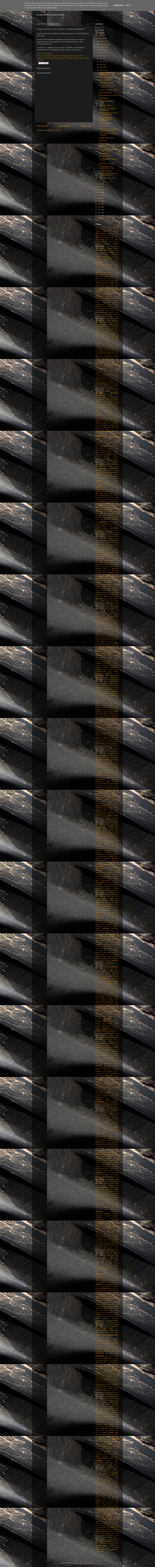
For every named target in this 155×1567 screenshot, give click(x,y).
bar (117, 292)
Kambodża (97, 614)
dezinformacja (103, 403)
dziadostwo (111, 442)
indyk (104, 578)
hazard (110, 548)
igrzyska (104, 570)
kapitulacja (98, 621)
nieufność (115, 878)
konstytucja (98, 681)
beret (113, 296)
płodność (97, 994)
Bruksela (97, 332)
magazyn (116, 753)
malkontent (98, 757)
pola (105, 1014)
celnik (112, 341)
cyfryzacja (97, 367)
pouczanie (104, 1041)
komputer (97, 667)
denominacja (109, 395)
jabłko (101, 598)
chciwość (111, 347)
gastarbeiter (109, 507)
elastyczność (98, 464)
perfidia (111, 971)
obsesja (109, 904)
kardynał (116, 623)
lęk (114, 732)
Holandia (102, 558)
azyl (96, 287)
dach (108, 379)
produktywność (114, 1067)
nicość (108, 848)
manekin (116, 761)
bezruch (104, 306)
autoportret (106, 280)
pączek (116, 969)
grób (101, 538)
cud (96, 365)
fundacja (116, 503)
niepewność (98, 864)
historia (102, 556)
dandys (96, 381)
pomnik (97, 1023)
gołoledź (97, 526)
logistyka (110, 739)
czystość (116, 377)
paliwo (97, 952)
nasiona (116, 838)
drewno (109, 425)
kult (112, 715)
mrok (105, 820)
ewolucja (103, 483)
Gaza (108, 509)
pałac (105, 952)
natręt (96, 842)
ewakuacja (115, 481)
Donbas (109, 417)
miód (106, 801)
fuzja (113, 505)
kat (117, 627)
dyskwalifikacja (98, 440)
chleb (109, 349)
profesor (116, 1069)
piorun (105, 984)
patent (116, 965)
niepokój (116, 864)
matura (97, 775)
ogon (113, 920)
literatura (97, 737)
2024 (99, 33)
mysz (96, 824)
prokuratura (114, 1073)
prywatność (107, 1088)
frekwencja (112, 501)
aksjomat (116, 235)
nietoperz (97, 878)
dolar (107, 415)
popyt (111, 1029)
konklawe (107, 675)
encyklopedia (98, 472)
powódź (112, 1043)
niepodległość (108, 864)
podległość (108, 1002)
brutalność (102, 332)
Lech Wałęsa (108, 725)
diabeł (116, 403)
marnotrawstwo (109, 765)
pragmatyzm (115, 1051)
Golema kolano (103, 153)
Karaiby (109, 623)
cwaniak (110, 365)
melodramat (98, 783)
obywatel (108, 906)
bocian (116, 322)
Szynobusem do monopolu (107, 163)
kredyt (97, 701)
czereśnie (116, 373)
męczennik (98, 787)
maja (101, 58)
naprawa (100, 836)
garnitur (104, 507)
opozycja (112, 934)
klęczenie (97, 643)
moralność (98, 816)
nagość (110, 830)
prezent (116, 1063)
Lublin (106, 743)
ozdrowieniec (98, 948)
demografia (99, 393)
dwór (117, 429)
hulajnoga (115, 562)
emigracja (98, 470)
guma (104, 542)
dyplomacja (100, 435)
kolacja (103, 651)
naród (116, 836)
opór (117, 934)
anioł (117, 252)
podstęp (111, 1006)
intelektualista (105, 588)
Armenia (102, 268)
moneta (116, 811)
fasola (116, 487)
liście (117, 735)
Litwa (109, 737)
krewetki (116, 701)
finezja (110, 493)
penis (107, 971)
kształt (101, 713)
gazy (96, 511)
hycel (103, 566)
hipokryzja (53, 56)
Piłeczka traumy (103, 98)
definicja (111, 385)
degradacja (97, 387)
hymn (111, 566)
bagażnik (108, 286)
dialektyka (97, 405)
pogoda (104, 1010)
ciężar (116, 359)
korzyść (97, 693)
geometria (106, 513)
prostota (116, 1077)
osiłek (112, 940)
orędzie (97, 938)
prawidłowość (103, 1057)
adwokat (116, 231)
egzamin (97, 454)
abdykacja (97, 227)
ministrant (97, 801)
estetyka (115, 476)
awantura (97, 284)
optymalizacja (103, 936)
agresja (97, 235)
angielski (107, 252)
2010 (99, 218)
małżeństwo (107, 759)
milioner (103, 797)
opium (110, 932)
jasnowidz (97, 602)
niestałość (116, 872)
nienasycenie (106, 858)
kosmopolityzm (104, 693)
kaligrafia (110, 612)
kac (117, 608)
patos (102, 967)
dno (113, 407)
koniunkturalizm (99, 675)
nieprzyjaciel (115, 868)
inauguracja (101, 576)
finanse (106, 493)
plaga (106, 988)
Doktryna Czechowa (105, 156)
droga (113, 425)
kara (117, 621)
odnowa (116, 912)
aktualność (102, 237)
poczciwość (98, 1000)
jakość (111, 598)
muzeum (110, 822)
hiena (96, 552)
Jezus (111, 607)
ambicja (115, 244)
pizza (96, 988)
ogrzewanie (110, 922)
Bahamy (116, 286)
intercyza (103, 590)
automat (97, 280)
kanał (106, 617)
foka (107, 497)
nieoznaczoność (98, 862)
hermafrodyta (108, 550)
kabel (107, 608)
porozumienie (111, 1031)
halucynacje (98, 546)
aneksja (102, 252)
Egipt (97, 452)
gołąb (117, 524)
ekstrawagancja (106, 462)
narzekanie (106, 838)
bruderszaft (107, 330)
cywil (96, 369)
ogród (104, 922)
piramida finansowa (99, 986)
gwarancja (115, 542)
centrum (103, 343)
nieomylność (115, 860)
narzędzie (111, 838)
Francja (102, 501)
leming (116, 730)
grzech (109, 540)
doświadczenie (114, 421)
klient (105, 643)
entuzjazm (115, 472)
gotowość (112, 530)
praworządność (102, 1059)
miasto (101, 789)
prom (96, 1075)
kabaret (103, 608)
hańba (112, 546)
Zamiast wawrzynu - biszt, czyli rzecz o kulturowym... (108, 174)
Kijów (104, 637)
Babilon (104, 286)
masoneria (101, 771)
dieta (110, 405)
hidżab (116, 550)
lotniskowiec (98, 743)
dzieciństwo (115, 444)
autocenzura (103, 278)
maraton (105, 763)
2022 (99, 184)
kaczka (97, 610)
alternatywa (111, 241)
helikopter (97, 550)
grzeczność (115, 540)
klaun (117, 639)
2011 (99, 215)
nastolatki (97, 840)
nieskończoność (99, 872)
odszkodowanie (114, 916)
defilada (106, 385)
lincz (99, 735)
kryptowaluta (107, 707)
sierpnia (101, 50)
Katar (58, 56)
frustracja (98, 503)
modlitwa (115, 809)
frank (107, 501)
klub (117, 645)
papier (109, 956)
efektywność (109, 450)
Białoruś (101, 310)
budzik (108, 335)
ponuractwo (115, 1025)
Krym (116, 705)
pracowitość (106, 1051)
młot (108, 806)
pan (113, 952)
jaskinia (116, 600)
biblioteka (112, 310)
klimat (116, 643)
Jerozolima (97, 606)
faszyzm (98, 489)
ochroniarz (98, 910)
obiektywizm (98, 900)
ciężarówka (98, 361)
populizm (105, 1029)
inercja (116, 578)
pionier (101, 984)
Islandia (111, 596)
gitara (108, 517)
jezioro (107, 606)
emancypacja (102, 468)
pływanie (105, 994)
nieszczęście (98, 876)
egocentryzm (103, 452)
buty (108, 339)
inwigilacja (98, 594)
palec (110, 950)
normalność (98, 894)
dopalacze (97, 419)
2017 (99, 198)
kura (113, 717)
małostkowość (114, 757)
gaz (105, 509)
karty (108, 625)
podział (97, 1008)
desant (96, 399)
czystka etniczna (108, 377)
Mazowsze (102, 775)
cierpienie (97, 359)
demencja (108, 391)
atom (116, 274)
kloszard (113, 645)
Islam (106, 596)
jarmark (107, 600)
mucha (111, 820)
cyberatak (116, 365)
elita (110, 466)
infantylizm (98, 580)
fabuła (114, 483)
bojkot (108, 324)
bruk (112, 330)
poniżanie (110, 1025)
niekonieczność (105, 856)
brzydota (98, 335)
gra (114, 532)
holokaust (115, 558)
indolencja (99, 578)
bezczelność (108, 298)
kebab (106, 633)
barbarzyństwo (99, 294)
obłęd (116, 900)
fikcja (116, 491)
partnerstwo (103, 963)
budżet (113, 334)
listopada (102, 41)
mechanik (97, 777)
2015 (99, 204)
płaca (111, 992)
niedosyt (105, 854)
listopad (112, 736)
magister (101, 755)
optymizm (111, 936)
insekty (116, 584)
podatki (111, 1000)
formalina (97, 499)
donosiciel (115, 417)
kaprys (103, 621)
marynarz (103, 769)
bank (100, 292)
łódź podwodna (107, 751)
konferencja (98, 671)
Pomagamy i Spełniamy (106, 105)
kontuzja (110, 685)
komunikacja (105, 667)
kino (114, 637)
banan (112, 290)
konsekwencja (114, 677)
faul (109, 489)
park (105, 960)
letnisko (105, 732)
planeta (116, 988)
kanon (96, 619)
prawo (113, 1057)
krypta (101, 707)
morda (104, 816)
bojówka (113, 324)
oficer (112, 918)
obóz (109, 902)
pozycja (112, 1047)
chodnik (116, 349)
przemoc (75, 58)
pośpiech (110, 1037)
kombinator (103, 657)
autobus (97, 278)
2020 (99, 190)
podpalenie (111, 1004)
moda (76, 56)
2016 (99, 201)
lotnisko (115, 742)
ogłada (103, 920)
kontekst (102, 683)
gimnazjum (98, 517)
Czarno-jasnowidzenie (105, 93)
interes (109, 590)
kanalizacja (102, 617)
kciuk (103, 633)
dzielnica (97, 446)
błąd (100, 322)
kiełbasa (110, 635)
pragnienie (97, 1053)
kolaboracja (98, 651)
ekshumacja (107, 458)
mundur (97, 822)
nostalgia (111, 894)
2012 (99, 213)
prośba (106, 1079)
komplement (115, 663)
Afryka (112, 233)
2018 (99, 195)
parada (105, 958)
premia (108, 1061)
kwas (106, 721)
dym (117, 431)
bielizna (116, 312)
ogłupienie (108, 920)
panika (116, 954)
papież (97, 958)
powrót (116, 1043)
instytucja (110, 586)
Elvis (96, 468)
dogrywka (116, 413)
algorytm (98, 242)
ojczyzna (97, 924)
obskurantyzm (115, 904)
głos (102, 519)
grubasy (105, 538)
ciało (96, 355)
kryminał (97, 707)
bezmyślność (106, 302)
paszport (110, 965)
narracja (97, 838)
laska (108, 723)
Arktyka (97, 268)
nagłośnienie (98, 830)
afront (108, 233)
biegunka (110, 312)
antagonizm (114, 254)
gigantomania (110, 515)
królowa (97, 705)
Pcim (96, 971)
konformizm (99, 673)
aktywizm (107, 237)
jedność (97, 604)
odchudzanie (104, 912)
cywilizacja (46, 56)
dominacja (97, 417)
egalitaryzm (115, 450)
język (116, 606)
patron (96, 969)
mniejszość (98, 808)
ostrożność (106, 942)
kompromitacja (113, 665)
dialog (102, 405)
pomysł (116, 1023)
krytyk (112, 707)
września (102, 47)
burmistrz (97, 339)
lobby (116, 737)
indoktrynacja (115, 576)
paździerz (112, 969)
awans (116, 282)
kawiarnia (110, 631)
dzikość (100, 448)
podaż (116, 1000)
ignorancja (115, 568)
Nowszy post (42, 125)
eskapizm (110, 476)
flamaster (111, 495)
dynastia (105, 433)
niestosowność (98, 874)
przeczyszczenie (99, 1093)
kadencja (103, 611)
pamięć (109, 952)
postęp (60, 58)
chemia (116, 346)
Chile (96, 349)
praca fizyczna (114, 1049)
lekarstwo (103, 728)
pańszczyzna (104, 956)
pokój (97, 1014)
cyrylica (116, 367)
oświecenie (49, 58)
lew (108, 732)
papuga (101, 958)
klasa (96, 639)
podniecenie (105, 1004)
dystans (111, 440)
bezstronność (115, 306)
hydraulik (107, 566)
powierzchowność (99, 1043)
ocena (111, 908)
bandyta (116, 290)
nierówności (99, 870)
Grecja (97, 536)
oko (103, 924)
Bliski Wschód (114, 318)
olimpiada (105, 928)
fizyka (102, 495)
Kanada (97, 617)
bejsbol (106, 296)
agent (116, 233)
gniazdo (112, 522)
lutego (101, 67)
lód (103, 743)
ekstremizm (115, 462)
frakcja (97, 501)
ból (110, 326)
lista (108, 735)
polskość (111, 1021)
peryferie (108, 973)
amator (116, 241)
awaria (102, 284)
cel (104, 341)
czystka (101, 377)
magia (96, 755)
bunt (112, 337)
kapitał (112, 619)
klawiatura (97, 641)
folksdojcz (111, 497)
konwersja (111, 687)
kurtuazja (109, 719)
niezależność (108, 886)
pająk (101, 950)
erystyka (101, 476)
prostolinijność (109, 1077)
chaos (116, 345)
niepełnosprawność (113, 862)
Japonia (102, 601)
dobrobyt (98, 411)
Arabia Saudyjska (100, 264)
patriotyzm (114, 967)
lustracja (112, 745)
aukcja (101, 276)
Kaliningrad (115, 612)
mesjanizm (115, 783)
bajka (96, 288)
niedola (116, 852)
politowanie (98, 1019)
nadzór (116, 828)
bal (104, 288)
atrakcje (97, 276)
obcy (117, 898)
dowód (105, 423)
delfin (102, 389)
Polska (105, 1021)
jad (106, 598)
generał (111, 511)
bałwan (105, 290)
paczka (97, 950)
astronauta (103, 272)
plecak (96, 992)
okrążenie (115, 924)
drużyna (97, 427)
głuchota (97, 522)
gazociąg (116, 509)
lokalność (97, 741)
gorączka (116, 526)
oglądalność (98, 920)
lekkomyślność (106, 730)
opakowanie (107, 930)
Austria (112, 276)
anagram (116, 248)
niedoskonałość (99, 854)
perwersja (102, 973)
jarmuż (111, 600)
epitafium (105, 474)
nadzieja (111, 828)
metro (110, 785)
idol (109, 568)
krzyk (106, 709)
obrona (97, 904)
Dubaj (113, 427)
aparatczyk (97, 260)
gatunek (102, 509)
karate (112, 623)
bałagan (97, 290)
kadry (108, 610)
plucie (104, 992)
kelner (110, 633)
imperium (111, 572)
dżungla (97, 450)
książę (110, 711)
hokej (96, 558)
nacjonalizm (99, 826)
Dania (111, 381)
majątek (108, 755)
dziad (101, 442)
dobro (116, 409)
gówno (110, 532)
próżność (102, 1086)
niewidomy (108, 882)
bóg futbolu (106, 326)
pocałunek (102, 996)
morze (116, 815)
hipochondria (98, 554)
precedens (116, 1059)
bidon (117, 310)
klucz (96, 647)
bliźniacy (98, 320)
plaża (112, 990)
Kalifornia (104, 612)
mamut (106, 761)
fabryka (111, 483)
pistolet (113, 986)
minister (107, 799)
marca (101, 64)
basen (113, 294)
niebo (112, 848)
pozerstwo (98, 1047)
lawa (117, 723)
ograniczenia (98, 922)
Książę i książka (103, 143)
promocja (101, 1075)
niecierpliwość (107, 850)
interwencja (105, 592)
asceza (103, 270)
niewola (106, 884)
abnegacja (103, 227)
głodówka (97, 519)
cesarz (103, 344)
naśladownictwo (108, 840)
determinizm (105, 401)
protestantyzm (115, 1082)
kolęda (116, 653)
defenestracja (115, 383)
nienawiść (114, 858)
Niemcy (111, 856)
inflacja (104, 580)
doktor (103, 415)
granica (104, 534)
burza (101, 339)
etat (100, 478)
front (117, 501)
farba (109, 487)
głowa (113, 519)
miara (96, 789)
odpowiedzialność (107, 914)
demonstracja (99, 395)
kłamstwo (101, 647)
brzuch (116, 332)
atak (96, 274)
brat (117, 327)
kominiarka (109, 659)
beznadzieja (115, 302)
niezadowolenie (98, 886)
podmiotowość (98, 1004)
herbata (102, 550)
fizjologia (97, 495)
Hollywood (108, 558)
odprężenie (97, 916)
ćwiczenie (103, 379)
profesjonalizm (107, 1069)
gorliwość (97, 528)
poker (102, 1012)
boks (116, 325)
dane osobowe (105, 381)
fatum (103, 489)
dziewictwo (115, 446)
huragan (116, 564)
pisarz (109, 986)
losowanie (106, 741)
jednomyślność (109, 602)
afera (97, 233)
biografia (97, 316)
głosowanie (107, 519)
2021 (99, 187)
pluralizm (108, 992)
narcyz (105, 836)
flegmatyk (116, 495)
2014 (99, 207)
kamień (103, 614)
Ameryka (99, 246)
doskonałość (99, 421)
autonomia (101, 280)
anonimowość (98, 254)
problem (115, 1066)
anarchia (110, 250)
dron (116, 425)
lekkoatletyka (98, 730)
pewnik (97, 975)
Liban (116, 732)
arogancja (107, 268)
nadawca (105, 826)
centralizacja (98, 343)
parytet (113, 963)
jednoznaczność (104, 604)
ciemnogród (103, 357)
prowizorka (104, 1084)
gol (112, 524)
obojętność (98, 902)
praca (107, 1049)
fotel (109, 499)
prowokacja (111, 1084)
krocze (102, 703)
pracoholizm (98, 1051)
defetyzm (97, 385)
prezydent (98, 1065)
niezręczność (108, 888)
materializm (106, 773)
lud (109, 744)
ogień (116, 918)
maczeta (104, 753)
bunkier (108, 337)
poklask (106, 1012)
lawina (96, 725)
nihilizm (115, 888)
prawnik (108, 1057)
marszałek (106, 767)
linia (102, 735)
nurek (107, 898)
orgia (108, 938)
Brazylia (109, 328)
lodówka (102, 739)
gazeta (112, 509)
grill (108, 536)
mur (101, 822)
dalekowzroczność (114, 379)
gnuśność (97, 524)
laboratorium (98, 723)
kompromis (105, 665)
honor (101, 562)
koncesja (116, 669)
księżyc (97, 713)
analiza (105, 250)
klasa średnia (101, 639)
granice (110, 534)
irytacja (101, 596)
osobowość (98, 942)
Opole (113, 932)
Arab (117, 262)
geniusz (116, 511)
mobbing (104, 807)
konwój (116, 687)
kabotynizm (112, 608)
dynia (110, 433)
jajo (109, 598)
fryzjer (107, 503)
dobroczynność (107, 411)
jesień (103, 607)
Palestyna (115, 950)
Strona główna (64, 125)
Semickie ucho (103, 126)
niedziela (110, 854)
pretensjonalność (108, 1063)
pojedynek (97, 1012)
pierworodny (112, 979)
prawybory (110, 1059)
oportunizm (98, 934)
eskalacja (106, 476)
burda (116, 337)
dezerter (97, 403)
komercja (116, 657)
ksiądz (105, 712)
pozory (108, 1047)
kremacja (103, 701)
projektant (102, 1073)
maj (104, 755)
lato (114, 724)
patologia (97, 967)
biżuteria (106, 318)
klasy (106, 639)
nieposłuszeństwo (114, 866)
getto (96, 515)
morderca (109, 815)
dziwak (108, 448)
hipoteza (112, 554)
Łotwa (99, 751)
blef (109, 318)
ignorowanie (98, 570)
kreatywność (115, 699)
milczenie (97, 797)
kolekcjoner (110, 653)
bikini (103, 314)
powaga (110, 1041)
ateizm (106, 274)
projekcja (116, 1071)
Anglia (112, 252)
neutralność (103, 848)
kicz (102, 635)
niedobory (115, 850)
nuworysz (112, 898)
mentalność (110, 783)
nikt (107, 890)
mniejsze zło (115, 806)
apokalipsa (99, 262)
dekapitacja (111, 387)
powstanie (98, 1045)
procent (109, 1067)
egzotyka (103, 454)
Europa (98, 480)
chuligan (109, 353)
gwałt (110, 542)
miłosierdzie (115, 797)
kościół (112, 695)
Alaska (97, 239)
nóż (99, 898)
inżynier (105, 594)
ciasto (101, 355)
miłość (97, 800)
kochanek (110, 649)
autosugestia (105, 282)
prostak (102, 1078)
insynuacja (115, 586)
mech (117, 775)
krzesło (102, 709)
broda (96, 330)
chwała (113, 353)
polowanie (98, 1021)
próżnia (97, 1086)
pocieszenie (109, 998)
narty (101, 838)
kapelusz (101, 619)
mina (102, 799)
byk (110, 339)
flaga (106, 495)
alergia (112, 239)
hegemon (116, 548)
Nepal (107, 846)
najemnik (108, 832)
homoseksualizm (109, 560)
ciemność (109, 357)
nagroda (97, 832)
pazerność (101, 969)
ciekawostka (115, 355)
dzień (110, 446)
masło (96, 771)
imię (116, 570)
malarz (116, 755)
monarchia (111, 811)
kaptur (106, 621)
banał (109, 290)
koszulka (101, 695)
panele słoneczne (109, 954)
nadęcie (116, 826)
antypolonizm (115, 256)
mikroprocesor (115, 795)
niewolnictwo (41, 58)
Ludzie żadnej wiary (105, 80)
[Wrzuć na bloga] (41, 63)
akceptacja (106, 235)
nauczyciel (106, 842)
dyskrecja (104, 438)
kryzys (97, 709)
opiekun (107, 932)
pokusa (101, 1014)
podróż (97, 1006)
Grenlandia (103, 536)
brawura (103, 329)
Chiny (100, 348)
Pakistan (106, 950)
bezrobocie (98, 306)
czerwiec (102, 375)
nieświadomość (114, 876)
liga (96, 735)
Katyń (116, 629)
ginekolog (104, 517)
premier (112, 1061)
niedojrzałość (108, 852)
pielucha (116, 977)
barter (110, 294)
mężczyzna (112, 787)
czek (102, 373)
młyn (111, 806)
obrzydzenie (103, 904)
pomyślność (98, 1025)
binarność (115, 314)
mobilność (116, 807)
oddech (112, 912)
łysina (116, 751)
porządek (112, 1033)
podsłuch (106, 1006)
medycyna (115, 779)
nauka (112, 842)
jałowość (116, 598)
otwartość (105, 946)
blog (103, 320)
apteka (112, 262)
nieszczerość (115, 874)
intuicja (109, 592)
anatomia (116, 250)
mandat (111, 761)
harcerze (97, 548)
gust (107, 542)
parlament (114, 960)
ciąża (110, 355)
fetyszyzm (112, 491)
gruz (117, 538)
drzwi (109, 427)
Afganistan (103, 233)
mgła (117, 787)
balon (116, 288)
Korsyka (109, 691)
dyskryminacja (113, 438)
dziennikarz (104, 446)
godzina (109, 524)
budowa (103, 335)
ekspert (103, 460)
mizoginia (115, 803)
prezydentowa (107, 1065)
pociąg (102, 998)
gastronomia (115, 507)
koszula (97, 695)
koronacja (116, 689)
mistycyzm (115, 801)
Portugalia (100, 1033)
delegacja (97, 389)
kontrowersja (98, 685)
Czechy (116, 371)
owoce (116, 946)
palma (101, 952)
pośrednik (115, 1037)
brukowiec (115, 330)
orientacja (113, 938)
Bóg (101, 326)
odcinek (108, 912)
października (103, 44)
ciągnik (105, 355)
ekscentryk (107, 456)
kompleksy (108, 663)
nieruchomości (113, 870)
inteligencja (114, 588)
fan (117, 485)
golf (114, 524)
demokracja (114, 393)
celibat (108, 341)
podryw (101, 1006)
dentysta (116, 395)
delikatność (108, 389)
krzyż (116, 709)
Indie (110, 576)
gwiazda (97, 544)
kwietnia (102, 61)
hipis (117, 552)
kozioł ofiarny (107, 697)
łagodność (104, 747)
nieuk (96, 880)
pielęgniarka (103, 977)
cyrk (112, 367)
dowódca (110, 423)
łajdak (110, 747)
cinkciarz (104, 361)
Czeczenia (97, 373)
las (105, 724)
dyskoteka (97, 438)
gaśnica (97, 509)
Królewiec (115, 703)
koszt (117, 693)
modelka (110, 809)
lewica (111, 732)
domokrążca (104, 417)
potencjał (116, 1039)
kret (107, 701)
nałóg (97, 834)
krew (68, 56)
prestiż (96, 1063)
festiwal (108, 491)
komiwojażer (98, 661)
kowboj (97, 697)
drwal (101, 427)
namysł (105, 834)
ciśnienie (113, 361)
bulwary (97, 337)
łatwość (110, 749)
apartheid (111, 260)
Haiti (110, 544)
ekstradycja (98, 462)
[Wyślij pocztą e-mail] (39, 63)
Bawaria (102, 296)
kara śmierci (98, 623)
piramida (116, 984)
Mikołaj (103, 795)
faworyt (116, 489)
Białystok (107, 310)
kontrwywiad (105, 685)
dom (111, 415)
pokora (116, 1012)
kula (110, 715)
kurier (100, 719)
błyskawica (111, 322)
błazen (96, 322)
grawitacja (115, 534)
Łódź (102, 751)
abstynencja (104, 229)
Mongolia (97, 813)
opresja (97, 936)
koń (96, 689)
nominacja (97, 892)
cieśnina (112, 359)
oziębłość (105, 948)
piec (117, 975)
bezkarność (97, 302)
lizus (113, 738)
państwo (97, 956)
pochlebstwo (109, 996)
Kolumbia (109, 655)
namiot (101, 834)
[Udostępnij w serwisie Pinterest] (47, 63)
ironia (96, 596)
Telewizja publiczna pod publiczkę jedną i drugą (106, 167)
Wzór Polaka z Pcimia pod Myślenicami (107, 73)
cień (114, 357)
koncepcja (105, 669)
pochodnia (115, 996)
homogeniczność (99, 560)
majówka (112, 755)
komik (101, 659)
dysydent (97, 442)
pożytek (103, 1049)
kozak (101, 697)
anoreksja (106, 254)
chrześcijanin (102, 353)
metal (96, 785)
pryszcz (116, 1086)
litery (102, 737)
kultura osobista (99, 717)
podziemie (105, 1008)
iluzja (113, 570)
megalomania (99, 781)
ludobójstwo (114, 744)
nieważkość (115, 880)
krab (112, 697)
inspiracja (97, 586)
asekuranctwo (109, 270)
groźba (97, 538)
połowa (116, 1021)
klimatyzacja (98, 645)
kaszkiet (109, 627)
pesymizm (115, 973)
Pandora (102, 954)
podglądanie (98, 1002)
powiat (116, 1041)
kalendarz (98, 613)
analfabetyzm (99, 250)
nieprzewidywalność (100, 868)
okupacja (115, 926)
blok (106, 320)
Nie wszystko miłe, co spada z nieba (107, 179)
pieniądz (55, 58)
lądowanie (102, 725)
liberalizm (97, 734)
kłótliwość (111, 647)
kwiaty (110, 721)
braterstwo (97, 328)
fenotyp (103, 491)
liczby (114, 734)
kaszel (105, 627)
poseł (96, 1035)
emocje (110, 470)
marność (102, 765)
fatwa (106, 489)
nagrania (116, 830)
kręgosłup (97, 703)
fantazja (104, 487)
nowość (113, 896)
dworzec (112, 429)
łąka (117, 749)
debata (97, 383)
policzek (104, 1016)
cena (116, 341)
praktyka (111, 1053)
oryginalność (103, 940)
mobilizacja (110, 807)
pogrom (110, 1010)
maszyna (112, 771)
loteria (111, 741)
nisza (110, 890)
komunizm (114, 667)
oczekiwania (115, 910)
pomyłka (109, 1023)
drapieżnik (104, 425)
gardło (100, 507)
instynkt (104, 586)
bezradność (115, 304)
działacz (116, 442)
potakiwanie (110, 1039)
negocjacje (98, 846)
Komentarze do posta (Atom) (52, 130)
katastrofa (107, 629)
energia (104, 472)
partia (97, 962)
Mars (96, 767)
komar (116, 655)
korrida (104, 691)
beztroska (97, 308)
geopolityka (112, 513)
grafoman (97, 534)
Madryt (108, 753)
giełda (100, 515)
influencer (109, 580)
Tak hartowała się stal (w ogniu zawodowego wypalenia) (108, 129)
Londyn (102, 741)
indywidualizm (110, 578)
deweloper (111, 401)
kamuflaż (116, 614)
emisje (105, 470)
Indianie (106, 576)
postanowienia (99, 1037)
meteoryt (101, 785)
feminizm (98, 491)
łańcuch (103, 749)
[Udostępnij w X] (43, 63)
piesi (117, 979)
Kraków (103, 699)
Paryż (116, 963)
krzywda (111, 709)
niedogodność (98, 852)
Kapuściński (112, 621)
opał (112, 930)
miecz (112, 789)
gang (96, 507)
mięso (112, 793)
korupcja (63, 56)
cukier (106, 365)
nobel (113, 890)
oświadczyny (115, 944)
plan (113, 988)
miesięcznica (106, 791)
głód (116, 519)
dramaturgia (98, 425)
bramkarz (113, 326)
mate (117, 771)
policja (97, 1016)
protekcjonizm (98, 1082)
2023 (99, 36)
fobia (104, 497)
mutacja (105, 822)
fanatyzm (98, 487)
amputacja (103, 248)
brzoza (112, 332)
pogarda (97, 1010)
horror (106, 562)
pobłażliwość (111, 994)
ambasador (106, 243)
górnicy (101, 532)
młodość (98, 805)
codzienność (107, 363)
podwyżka (115, 1006)
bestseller (97, 298)
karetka (97, 625)
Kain (113, 610)
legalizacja (115, 725)
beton (102, 298)
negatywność (115, 844)
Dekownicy (102, 146)
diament (106, 405)
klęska (102, 643)
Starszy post (86, 125)
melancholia (115, 781)
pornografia (104, 1031)
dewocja (116, 401)
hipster (116, 554)
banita (96, 292)
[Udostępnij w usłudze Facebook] (45, 63)
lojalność (116, 739)
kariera (101, 625)
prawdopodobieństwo (113, 1055)
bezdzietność (105, 300)
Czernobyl (97, 375)
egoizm (110, 452)
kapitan (116, 619)
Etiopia (103, 478)
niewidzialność (114, 882)
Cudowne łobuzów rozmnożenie (108, 95)
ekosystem (115, 454)
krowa (106, 703)
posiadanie (104, 1035)
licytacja (110, 734)
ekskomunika (115, 458)
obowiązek (105, 902)
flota (101, 497)
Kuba (105, 713)
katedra (113, 629)
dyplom (116, 433)
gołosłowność (104, 526)
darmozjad (115, 381)
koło (113, 655)
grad (117, 532)
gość (103, 530)
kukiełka (101, 715)
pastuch (105, 965)
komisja (115, 659)
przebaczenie (98, 1089)
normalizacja (115, 892)
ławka (114, 749)
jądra (104, 602)
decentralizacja (103, 383)
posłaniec (111, 1035)
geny (96, 513)
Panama (116, 952)
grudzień (110, 538)
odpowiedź (115, 914)
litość (105, 738)
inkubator (116, 582)
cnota (102, 363)
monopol (103, 813)
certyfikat (97, 344)
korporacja (98, 691)
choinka (97, 351)
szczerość (86, 58)
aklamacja (111, 235)
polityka (107, 1018)
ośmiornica (107, 944)
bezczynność (115, 298)
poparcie (97, 1027)
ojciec (116, 922)
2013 (99, 210)
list (105, 735)
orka (117, 938)
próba (117, 1084)
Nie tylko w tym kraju (105, 171)
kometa (97, 659)
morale (116, 813)
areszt (103, 266)
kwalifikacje (115, 719)
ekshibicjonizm (98, 458)
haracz (116, 546)
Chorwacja (112, 351)
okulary (105, 926)
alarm (116, 237)
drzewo (106, 427)
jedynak (112, 604)
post (117, 1035)
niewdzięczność (100, 882)
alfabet (116, 239)
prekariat (97, 1061)
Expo (108, 483)
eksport (116, 460)
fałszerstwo (113, 485)
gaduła (116, 505)
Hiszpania (109, 556)
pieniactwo (97, 979)
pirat (106, 986)
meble (114, 775)
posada (116, 1033)
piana (110, 975)
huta (101, 566)
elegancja (104, 464)
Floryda (97, 497)
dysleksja (106, 440)
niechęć (116, 848)
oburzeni (103, 906)
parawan (101, 960)
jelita (117, 604)
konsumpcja (114, 681)
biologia (104, 316)
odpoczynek (98, 914)
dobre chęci (110, 409)
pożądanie (97, 1049)
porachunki (115, 1029)
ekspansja (97, 460)
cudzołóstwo (101, 365)
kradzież (116, 697)
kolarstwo (112, 651)
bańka (114, 292)
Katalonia (97, 629)
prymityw (107, 1086)
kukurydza (106, 715)
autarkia (116, 276)
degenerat (115, 385)
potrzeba (97, 1041)
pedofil (103, 971)
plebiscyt (116, 990)
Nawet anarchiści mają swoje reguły (107, 150)
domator (116, 415)
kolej (96, 653)
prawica (97, 1057)
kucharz (116, 713)
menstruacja (104, 783)
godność (105, 524)
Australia (106, 276)
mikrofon (108, 795)
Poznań (103, 1047)
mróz (108, 820)
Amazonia (97, 243)
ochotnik (116, 908)
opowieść (104, 934)
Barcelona (105, 294)
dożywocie (115, 423)
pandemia (97, 954)
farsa (113, 487)
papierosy (115, 956)
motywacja (115, 818)
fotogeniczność (114, 499)
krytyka (116, 707)
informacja (115, 580)
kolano (107, 651)
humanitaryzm (98, 564)
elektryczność (99, 466)
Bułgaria (103, 337)
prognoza (105, 1071)
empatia (116, 470)
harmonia (104, 548)
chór (117, 351)
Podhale (103, 1002)
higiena (106, 552)
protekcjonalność (114, 1079)
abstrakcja (97, 229)
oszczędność (114, 942)
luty (96, 747)
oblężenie (111, 900)
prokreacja (107, 1073)
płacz (114, 992)
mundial (81, 56)
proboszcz (97, 1067)
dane (100, 381)
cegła (100, 341)
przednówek (98, 1095)
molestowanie (98, 811)
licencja (106, 734)
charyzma (105, 347)
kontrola (116, 683)
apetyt (116, 260)
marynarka (97, 769)
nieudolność (109, 878)
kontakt (97, 683)
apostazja (106, 262)
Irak (109, 594)
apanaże (116, 258)
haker (114, 544)
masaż (112, 769)
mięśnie (116, 793)
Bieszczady (98, 314)
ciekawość (98, 357)
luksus (108, 745)
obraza (116, 902)
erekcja (110, 474)
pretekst (101, 1063)
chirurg (105, 349)
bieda (97, 312)
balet (113, 288)
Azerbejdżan (111, 284)
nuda (103, 898)
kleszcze (116, 641)
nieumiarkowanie (105, 880)
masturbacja (107, 771)
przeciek (116, 1089)
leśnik (101, 732)
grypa (105, 540)
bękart (96, 310)
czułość (97, 377)
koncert (111, 669)
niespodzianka (108, 872)
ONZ (102, 930)
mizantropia (109, 804)
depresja (115, 397)
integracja (97, 588)
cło (117, 361)
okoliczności (108, 924)
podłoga (112, 1002)
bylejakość (115, 339)
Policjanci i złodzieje (105, 123)
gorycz (105, 528)
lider (117, 734)
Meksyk (108, 781)
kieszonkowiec (98, 637)
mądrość (107, 775)
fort (101, 499)
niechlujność (98, 850)
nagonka (105, 830)
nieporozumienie (99, 866)
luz (99, 747)
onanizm (97, 930)
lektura (112, 730)
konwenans (115, 685)
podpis (116, 1004)
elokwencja (115, 466)
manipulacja (99, 763)
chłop (112, 349)
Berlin (116, 296)
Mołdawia (105, 811)
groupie (116, 536)
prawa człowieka (68, 58)
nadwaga (105, 828)
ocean (107, 908)
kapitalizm (107, 619)
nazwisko (106, 844)
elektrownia (115, 464)
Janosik (97, 600)
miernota (116, 789)
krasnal (109, 699)
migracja (97, 795)
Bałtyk (101, 290)
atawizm (101, 274)
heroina (113, 550)
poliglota (116, 1016)
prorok (97, 1077)
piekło (97, 977)
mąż (111, 775)
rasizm (81, 58)
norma (109, 892)
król (111, 703)
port (96, 1033)
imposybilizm (98, 574)
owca (111, 946)
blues (109, 320)
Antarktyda (98, 256)
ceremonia (115, 343)
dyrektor (110, 436)
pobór (117, 994)
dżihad (116, 448)
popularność (98, 1029)
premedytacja (103, 1061)
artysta (116, 268)
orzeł (108, 940)
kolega (116, 651)
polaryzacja (115, 1014)
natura (100, 842)
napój (96, 836)
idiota (104, 568)
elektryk (106, 466)
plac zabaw (101, 988)
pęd (107, 975)
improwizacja (112, 574)
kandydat (111, 616)
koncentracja (98, 669)
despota (106, 399)
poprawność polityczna (110, 1027)
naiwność (103, 832)
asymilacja (115, 272)
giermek (104, 515)
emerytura (114, 468)
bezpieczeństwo (100, 304)
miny (102, 801)
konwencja (98, 687)
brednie (116, 328)
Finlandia (115, 493)
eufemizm (107, 478)
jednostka (116, 602)
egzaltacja (115, 452)
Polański (109, 1014)
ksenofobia (98, 712)
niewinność (98, 884)
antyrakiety (97, 258)
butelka (105, 339)
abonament (109, 227)
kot (117, 695)
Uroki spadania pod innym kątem (107, 102)
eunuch (116, 478)
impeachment (105, 572)
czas (111, 371)
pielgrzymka (110, 977)
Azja (116, 285)
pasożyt (101, 965)
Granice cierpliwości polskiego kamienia (108, 134)
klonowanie (108, 645)
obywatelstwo (115, 906)
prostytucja (98, 1080)
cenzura (108, 343)
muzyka (115, 822)
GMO (108, 522)
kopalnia (100, 689)
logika (106, 739)
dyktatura (98, 431)
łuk (114, 751)
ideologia (98, 568)
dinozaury (115, 405)
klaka (116, 637)
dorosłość (115, 419)
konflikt (115, 671)
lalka (103, 723)
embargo (108, 468)
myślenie (101, 824)
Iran (112, 594)
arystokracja (98, 270)
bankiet (103, 292)
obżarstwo (97, 908)
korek (111, 689)
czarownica (106, 371)
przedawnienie (114, 1093)
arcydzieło (97, 266)
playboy (108, 990)
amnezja (97, 248)
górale (96, 532)
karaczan (104, 623)
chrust (96, 353)
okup (110, 926)
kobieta (103, 649)
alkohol (104, 241)
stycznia (101, 70)
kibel (117, 633)
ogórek (116, 920)
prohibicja (110, 1071)
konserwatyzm (114, 679)
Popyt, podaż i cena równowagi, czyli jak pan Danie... (108, 113)
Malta (108, 757)
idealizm (116, 566)
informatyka (98, 582)
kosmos (111, 693)
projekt (97, 1073)
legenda (97, 728)
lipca (101, 53)
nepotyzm (112, 846)
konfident (104, 671)
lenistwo (97, 732)
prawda (104, 1055)
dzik (96, 448)
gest (117, 513)
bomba (97, 327)
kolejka (103, 653)
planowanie (98, 990)
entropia (109, 472)
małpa (97, 759)
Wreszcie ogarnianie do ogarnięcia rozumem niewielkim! (106, 118)
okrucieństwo (98, 926)
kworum (116, 721)
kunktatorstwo (107, 717)
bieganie (101, 312)
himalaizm (112, 552)
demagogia (115, 389)
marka (97, 765)
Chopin (101, 351)
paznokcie (107, 969)
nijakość (97, 890)
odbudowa (98, 912)
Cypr (109, 367)
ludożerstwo (103, 745)
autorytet (115, 280)
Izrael (97, 598)
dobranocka (103, 409)
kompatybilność (114, 661)
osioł (117, 940)
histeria (97, 556)
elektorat (109, 464)
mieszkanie (106, 793)
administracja (98, 231)
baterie (116, 294)
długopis (109, 407)
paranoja (115, 958)
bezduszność (98, 300)
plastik (104, 990)
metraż (106, 785)
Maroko (116, 765)
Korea (108, 689)
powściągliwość (106, 1045)
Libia (102, 734)
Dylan (104, 431)
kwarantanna (99, 722)
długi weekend (102, 407)
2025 (99, 30)
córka (117, 363)
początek (116, 998)
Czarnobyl (115, 369)
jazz (101, 602)
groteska (112, 536)
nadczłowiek (111, 826)
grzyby (97, 542)
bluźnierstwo (115, 320)
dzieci (108, 444)
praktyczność (105, 1053)
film (96, 493)
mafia (111, 753)
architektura (110, 264)
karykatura (112, 625)
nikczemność (103, 890)
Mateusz (112, 773)
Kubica (112, 713)
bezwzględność (111, 308)
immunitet (98, 572)
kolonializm (98, 655)
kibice (97, 635)
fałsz (108, 485)
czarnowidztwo (98, 371)
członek (107, 375)
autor (111, 280)
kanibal (116, 617)
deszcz (116, 399)
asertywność (115, 270)
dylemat (108, 431)
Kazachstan (115, 631)
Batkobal (97, 296)
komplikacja (98, 665)
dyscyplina (115, 436)
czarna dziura (110, 369)
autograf (109, 278)
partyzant (108, 963)
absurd (110, 229)
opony (116, 932)
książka (115, 711)
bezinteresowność (113, 300)
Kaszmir (114, 627)
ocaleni (103, 908)
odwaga (97, 918)
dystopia (116, 440)
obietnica (105, 900)
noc (117, 890)
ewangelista (98, 483)
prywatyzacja (115, 1087)
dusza (107, 429)
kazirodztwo (98, 633)
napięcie (110, 834)
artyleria (112, 268)
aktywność (112, 237)
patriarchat (107, 967)
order (116, 936)
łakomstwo (115, 747)
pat (113, 965)
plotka (100, 992)
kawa (96, 631)
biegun (106, 312)
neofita (103, 846)
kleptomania (110, 641)
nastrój (102, 840)
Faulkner (112, 489)
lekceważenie (115, 728)
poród (117, 1031)
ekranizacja (98, 456)
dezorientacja (111, 403)
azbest (106, 284)
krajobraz (97, 699)
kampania (109, 615)
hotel (110, 562)
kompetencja (99, 663)
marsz (100, 767)
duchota (97, 429)
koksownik (115, 649)
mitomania (102, 803)
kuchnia (97, 715)
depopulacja (98, 397)
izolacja (116, 596)
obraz (112, 902)
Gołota (110, 526)
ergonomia (115, 474)
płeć (117, 992)
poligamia (110, 1016)
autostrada (98, 283)
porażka (98, 1031)
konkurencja (114, 675)
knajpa (116, 647)
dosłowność (106, 421)
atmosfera (111, 274)
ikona (109, 570)
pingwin (97, 984)
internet (115, 590)
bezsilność (109, 306)
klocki (103, 645)
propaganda (109, 1075)
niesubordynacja (107, 874)
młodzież (104, 806)
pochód (97, 998)
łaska (106, 749)
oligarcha (97, 928)
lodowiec (97, 739)
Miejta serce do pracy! (105, 77)
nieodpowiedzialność (100, 860)
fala (106, 485)
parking (109, 960)
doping (103, 419)
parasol (97, 960)
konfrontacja (109, 673)
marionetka (115, 763)
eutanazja (107, 481)
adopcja (104, 231)
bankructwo (109, 292)
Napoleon (116, 834)
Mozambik (97, 820)
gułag (101, 542)
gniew (116, 522)
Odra (102, 916)
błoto (107, 322)
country (113, 363)
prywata (102, 1087)
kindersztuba (109, 637)
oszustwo (98, 944)
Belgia (110, 296)
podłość (116, 1002)
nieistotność (98, 856)
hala (117, 544)
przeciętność (99, 1092)
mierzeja (97, 791)
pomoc (103, 1023)
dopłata (107, 419)
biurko (116, 316)
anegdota (97, 252)
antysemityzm (107, 258)
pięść (101, 981)
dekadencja (104, 387)
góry (105, 532)
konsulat (106, 681)
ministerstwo (115, 799)
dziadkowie (105, 442)
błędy (103, 322)
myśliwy (107, 824)
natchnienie (115, 840)
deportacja (104, 397)
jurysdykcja (98, 608)
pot (104, 1039)
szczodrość (40, 60)
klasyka (110, 639)
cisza (108, 361)
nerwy (116, 846)
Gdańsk (101, 511)
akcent (101, 235)
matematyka (99, 773)
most (102, 818)
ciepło (116, 357)
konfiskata (110, 671)
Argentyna (109, 266)
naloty (116, 832)
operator (102, 932)
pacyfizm (116, 948)
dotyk (101, 423)
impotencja (105, 574)
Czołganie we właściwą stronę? (108, 90)
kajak (117, 610)
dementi (116, 391)
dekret (116, 387)
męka (102, 787)
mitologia (97, 803)
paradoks (109, 958)
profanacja (97, 1069)
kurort (104, 719)
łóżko (112, 751)
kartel (104, 625)
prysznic (97, 1087)
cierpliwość (105, 359)
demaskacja (98, 391)
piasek (114, 975)
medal (108, 777)
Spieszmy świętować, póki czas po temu (108, 160)
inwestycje (115, 592)
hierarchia (101, 552)
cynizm (105, 367)
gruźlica (101, 540)
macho (100, 753)
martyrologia (114, 767)
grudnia (101, 38)
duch (117, 427)
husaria (97, 566)
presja (116, 1061)
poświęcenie (99, 1039)
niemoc (116, 856)
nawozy (116, 842)
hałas (103, 546)
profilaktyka (98, 1071)
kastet (116, 625)
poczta (105, 1000)
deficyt (102, 385)
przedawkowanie (107, 1093)
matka (116, 773)
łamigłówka (98, 749)
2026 (99, 27)
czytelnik (97, 379)
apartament (104, 260)
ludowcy (97, 745)
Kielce (105, 635)
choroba (106, 351)
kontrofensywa (109, 683)
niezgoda (116, 886)
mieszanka (115, 791)
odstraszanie (107, 916)
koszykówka (107, 695)
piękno (97, 981)
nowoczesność (107, 896)
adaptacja (116, 229)
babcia (99, 286)
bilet (106, 314)
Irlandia (116, 594)
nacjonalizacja (114, 824)
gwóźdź (102, 544)
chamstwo (110, 345)
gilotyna (116, 515)
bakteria (101, 288)
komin (105, 659)
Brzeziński (108, 332)
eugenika (112, 478)
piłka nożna (112, 981)
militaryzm (108, 797)
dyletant (113, 431)
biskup (110, 316)
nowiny (101, 896)
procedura (104, 1068)
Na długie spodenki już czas (107, 138)
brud (103, 330)
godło (101, 524)
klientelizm (110, 643)
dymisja (97, 433)
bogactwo (98, 325)
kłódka (106, 647)
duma (102, 429)
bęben (116, 308)
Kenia (113, 633)
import (116, 572)
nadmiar (98, 828)
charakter (98, 347)
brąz (113, 328)
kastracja (97, 627)
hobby (116, 556)
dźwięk (112, 448)
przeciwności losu (112, 1091)
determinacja (98, 401)
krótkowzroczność (107, 705)
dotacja (97, 423)
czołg (116, 375)
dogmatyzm (108, 413)
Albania (102, 239)
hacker (106, 544)
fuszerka (106, 505)
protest (106, 1081)
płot (101, 994)
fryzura (111, 503)
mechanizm (103, 777)
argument (115, 266)
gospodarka (114, 528)
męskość (106, 787)
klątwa (102, 641)
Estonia (97, 478)
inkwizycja (97, 584)
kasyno (101, 627)
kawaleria (105, 631)
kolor (104, 655)
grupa (114, 538)
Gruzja (97, 540)
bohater (104, 324)
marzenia (108, 769)
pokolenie (111, 1012)
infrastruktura (107, 582)
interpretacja (98, 592)
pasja (96, 965)
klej (106, 641)
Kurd (96, 719)
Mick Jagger (107, 789)
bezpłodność (109, 304)
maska (116, 769)
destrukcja (111, 399)
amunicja (110, 248)
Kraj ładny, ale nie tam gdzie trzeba (107, 86)
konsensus (106, 679)
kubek (108, 713)
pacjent (110, 948)
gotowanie (107, 530)
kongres (116, 673)
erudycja (97, 476)
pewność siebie (102, 975)
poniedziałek (104, 1025)
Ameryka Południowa (112, 246)
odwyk (103, 918)
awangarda (111, 282)
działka (103, 444)
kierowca (115, 635)
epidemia (98, 474)
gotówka (116, 530)
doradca (111, 419)
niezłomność (99, 888)
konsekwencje (98, 679)
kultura (72, 56)
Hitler (113, 556)
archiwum (116, 264)
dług (96, 407)
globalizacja (114, 517)
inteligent (97, 590)
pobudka (97, 996)
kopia (104, 689)
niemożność (98, 858)
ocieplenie (106, 910)
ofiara (107, 918)
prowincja (98, 1084)
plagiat (109, 988)
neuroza (97, 848)
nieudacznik (103, 878)
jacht (104, 598)
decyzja (109, 383)
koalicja (97, 649)
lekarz (109, 727)
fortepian (105, 499)
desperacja (101, 399)
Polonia (116, 1019)
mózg (102, 820)
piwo (117, 986)
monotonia (110, 814)
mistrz (110, 802)
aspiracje (97, 272)
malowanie (103, 757)
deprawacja (110, 397)
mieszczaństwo (99, 793)
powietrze (107, 1043)
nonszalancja (104, 892)
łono (96, 751)
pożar (116, 1047)
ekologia (109, 454)
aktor (97, 237)
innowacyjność (107, 584)
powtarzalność (115, 1045)
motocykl (107, 818)
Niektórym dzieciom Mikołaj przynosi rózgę (107, 109)
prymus (112, 1086)
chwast (116, 353)
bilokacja (110, 314)
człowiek (112, 375)
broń (100, 331)
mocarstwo (98, 810)
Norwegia (105, 894)
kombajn (97, 657)
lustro (116, 746)
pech (99, 971)
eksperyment (109, 460)
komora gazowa (106, 661)
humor (111, 564)
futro (110, 505)
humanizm (105, 564)
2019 (99, 192)
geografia (101, 513)
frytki (103, 503)
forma (116, 497)
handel (108, 546)
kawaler (100, 631)
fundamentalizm (99, 505)
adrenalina (110, 231)
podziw (111, 1008)
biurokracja (99, 318)
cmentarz (97, 363)
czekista (106, 373)
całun (96, 341)
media (112, 777)
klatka (113, 639)
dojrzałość (97, 415)
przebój (104, 1089)
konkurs (97, 677)
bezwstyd (103, 308)
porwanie (105, 1033)
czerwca (101, 56)
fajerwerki (101, 485)
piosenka (110, 983)
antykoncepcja (106, 256)
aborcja (115, 227)
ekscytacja (115, 456)
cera (112, 343)
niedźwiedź (115, 854)
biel (113, 312)
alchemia (107, 239)
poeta (116, 1008)
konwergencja (105, 687)
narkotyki (111, 836)
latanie (111, 723)
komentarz (109, 657)
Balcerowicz (108, 288)
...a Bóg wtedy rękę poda (106, 83)
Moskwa (97, 818)
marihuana (110, 763)
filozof (101, 493)
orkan (96, 940)
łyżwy (96, 753)
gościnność (98, 530)
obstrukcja (97, 906)
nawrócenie (98, 844)
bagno (112, 286)
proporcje (116, 1075)
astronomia (109, 272)
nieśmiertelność (106, 876)
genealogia (105, 511)
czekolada (110, 373)
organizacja (103, 938)
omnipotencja (114, 928)
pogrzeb (115, 1010)
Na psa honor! (103, 140)
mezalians (116, 785)
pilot (105, 981)
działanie (97, 444)
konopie (105, 677)
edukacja (102, 450)
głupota (103, 521)
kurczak (116, 717)
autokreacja (115, 278)
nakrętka (113, 832)
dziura (104, 448)
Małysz (101, 759)
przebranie (110, 1089)
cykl (102, 367)
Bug (117, 335)
